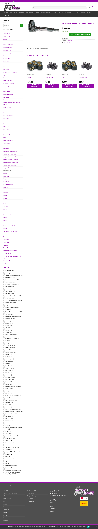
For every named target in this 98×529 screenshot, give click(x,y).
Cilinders (5, 66)
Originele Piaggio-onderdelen (10, 162)
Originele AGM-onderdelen (10, 151)
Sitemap (52, 511)
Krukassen (6, 121)
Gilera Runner (6, 91)
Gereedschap (6, 88)
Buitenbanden (6, 58)
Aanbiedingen (6, 33)
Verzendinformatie (31, 490)
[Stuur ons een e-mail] (93, 1)
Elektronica (6, 77)
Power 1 (5, 187)
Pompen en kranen (8, 184)
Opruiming (6, 148)
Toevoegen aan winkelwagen (80, 34)
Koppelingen (6, 118)
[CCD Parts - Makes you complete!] (16, 6)
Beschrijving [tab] (30, 48)
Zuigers (5, 263)
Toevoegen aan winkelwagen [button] (35, 85)
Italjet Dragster (40, 12)
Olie (4, 137)
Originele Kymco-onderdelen (10, 156)
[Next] (94, 74)
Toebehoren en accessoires (10, 231)
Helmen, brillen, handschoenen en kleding (11, 103)
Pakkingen (6, 176)
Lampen (5, 123)
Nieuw (5, 132)
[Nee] (96, 527)
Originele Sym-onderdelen (9, 165)
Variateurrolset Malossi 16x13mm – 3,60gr (69, 76)
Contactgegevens (31, 501)
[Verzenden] (86, 8)
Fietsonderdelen (7, 80)
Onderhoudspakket (8, 140)
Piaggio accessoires (8, 179)
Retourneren (30, 498)
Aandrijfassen (6, 36)
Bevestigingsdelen (7, 47)
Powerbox (6, 190)
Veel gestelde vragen (32, 495)
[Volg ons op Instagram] (92, 1)
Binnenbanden (7, 50)
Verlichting (6, 242)
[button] (13, 270)
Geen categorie (7, 86)
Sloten (5, 212)
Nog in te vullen (7, 134)
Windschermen (7, 253)
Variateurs (6, 239)
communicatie (6, 69)
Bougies (5, 55)
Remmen (5, 195)
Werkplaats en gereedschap (10, 250)
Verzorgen (6, 245)
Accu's (5, 39)
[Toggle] (22, 91)
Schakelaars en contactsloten (10, 201)
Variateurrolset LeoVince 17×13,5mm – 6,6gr (50, 76)
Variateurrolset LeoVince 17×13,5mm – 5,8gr (84, 76)
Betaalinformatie (31, 493)
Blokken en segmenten (9, 53)
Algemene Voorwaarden (86, 1)
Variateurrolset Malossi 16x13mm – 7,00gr (34, 76)
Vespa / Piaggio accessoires (10, 247)
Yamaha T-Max (7, 260)
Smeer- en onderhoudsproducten (11, 214)
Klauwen (5, 112)
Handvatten (6, 97)
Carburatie (6, 61)
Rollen (5, 198)
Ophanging (6, 145)
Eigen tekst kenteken (8, 75)
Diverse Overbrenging (68, 42)
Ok (88, 526)
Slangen (5, 209)
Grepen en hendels (8, 94)
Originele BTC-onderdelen (9, 154)
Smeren (5, 217)
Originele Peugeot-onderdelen (11, 159)
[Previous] (27, 74)
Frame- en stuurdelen (8, 83)
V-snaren (5, 236)
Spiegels (5, 220)
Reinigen (5, 192)
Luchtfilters (6, 126)
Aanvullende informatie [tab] (41, 48)
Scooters (5, 12)
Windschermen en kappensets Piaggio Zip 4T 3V (12, 257)
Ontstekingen (6, 143)
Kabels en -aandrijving (8, 110)
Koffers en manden (8, 115)
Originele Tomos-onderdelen (10, 167)
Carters (5, 64)
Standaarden (6, 223)
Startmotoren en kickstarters (10, 225)
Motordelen (6, 129)
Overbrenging (7, 170)
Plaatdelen (6, 181)
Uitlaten (5, 234)
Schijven (5, 203)
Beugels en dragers (8, 44)
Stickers (5, 228)
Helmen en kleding (8, 99)
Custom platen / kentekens (17, 12)
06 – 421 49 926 (18, 1)
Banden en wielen (7, 42)
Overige (5, 173)
